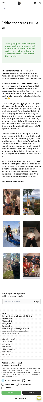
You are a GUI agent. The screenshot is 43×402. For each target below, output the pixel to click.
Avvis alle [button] (32, 393)
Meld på (36, 301)
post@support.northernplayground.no (15, 331)
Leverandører (6, 346)
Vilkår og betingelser (9, 349)
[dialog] (21, 381)
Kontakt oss (6, 354)
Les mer (20, 376)
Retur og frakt (7, 351)
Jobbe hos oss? (7, 341)
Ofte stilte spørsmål (9, 339)
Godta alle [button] (11, 393)
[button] (22, 398)
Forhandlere (6, 344)
